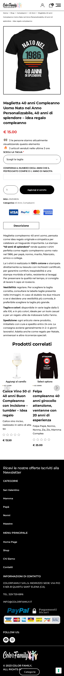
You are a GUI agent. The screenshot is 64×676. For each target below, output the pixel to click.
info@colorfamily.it (17, 601)
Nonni (6, 515)
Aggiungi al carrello (36, 190)
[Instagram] (12, 640)
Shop (6, 550)
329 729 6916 (16, 594)
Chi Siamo (9, 558)
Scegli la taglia (13, 152)
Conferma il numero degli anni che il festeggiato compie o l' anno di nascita (27, 170)
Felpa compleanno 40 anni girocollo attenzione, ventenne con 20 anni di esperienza (46, 405)
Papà (6, 506)
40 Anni (18, 203)
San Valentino (11, 490)
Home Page (10, 541)
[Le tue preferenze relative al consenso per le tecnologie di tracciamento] (59, 671)
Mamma (8, 498)
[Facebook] (6, 640)
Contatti (8, 567)
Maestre (8, 523)
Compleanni (28, 203)
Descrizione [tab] (21, 225)
